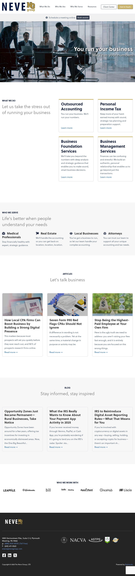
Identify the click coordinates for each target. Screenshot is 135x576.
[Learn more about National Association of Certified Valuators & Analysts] (78, 540)
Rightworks (129, 564)
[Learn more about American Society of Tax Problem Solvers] (95, 540)
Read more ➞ (22, 352)
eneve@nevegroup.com (12, 548)
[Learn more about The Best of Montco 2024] (115, 540)
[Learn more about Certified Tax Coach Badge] (64, 540)
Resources (92, 6)
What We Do (45, 6)
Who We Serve (76, 6)
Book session (83, 17)
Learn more (76, 127)
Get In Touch (125, 6)
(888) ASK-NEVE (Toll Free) (16, 543)
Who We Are (60, 6)
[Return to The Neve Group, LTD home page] (18, 7)
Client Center (108, 6)
